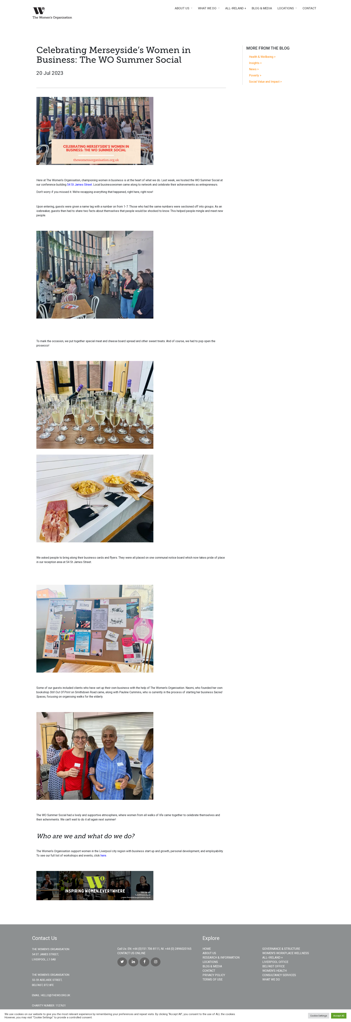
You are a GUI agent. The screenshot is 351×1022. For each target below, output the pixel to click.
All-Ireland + (235, 8)
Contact (309, 8)
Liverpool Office (275, 962)
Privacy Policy (214, 975)
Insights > (255, 63)
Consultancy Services (279, 975)
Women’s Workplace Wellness (285, 953)
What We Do (207, 8)
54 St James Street (79, 184)
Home (207, 949)
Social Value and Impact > (265, 81)
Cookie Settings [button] (318, 1015)
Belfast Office (273, 966)
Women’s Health (274, 970)
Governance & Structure (281, 949)
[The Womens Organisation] (66, 14)
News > (254, 69)
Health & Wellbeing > (262, 57)
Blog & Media (262, 8)
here (103, 855)
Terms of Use (212, 979)
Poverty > (255, 75)
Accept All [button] (338, 1015)
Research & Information (221, 957)
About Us (182, 8)
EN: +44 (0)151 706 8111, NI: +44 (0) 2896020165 (159, 949)
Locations (286, 8)
